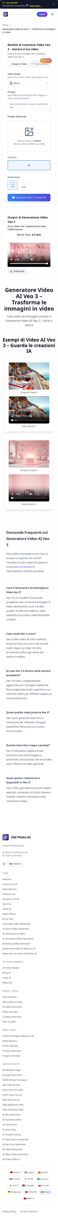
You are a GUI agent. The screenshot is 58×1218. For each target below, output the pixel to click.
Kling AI (6, 972)
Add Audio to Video (12, 1001)
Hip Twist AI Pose (11, 1084)
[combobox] (29, 83)
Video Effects (9, 913)
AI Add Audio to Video (13, 933)
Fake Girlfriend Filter (13, 1109)
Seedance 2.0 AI (10, 899)
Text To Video (9, 1021)
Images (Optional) (17, 116)
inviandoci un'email (18, 566)
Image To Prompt (11, 1055)
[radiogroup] (29, 165)
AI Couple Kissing (11, 1134)
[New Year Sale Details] (26, 5)
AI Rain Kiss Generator (14, 1144)
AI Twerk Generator (12, 1149)
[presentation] (29, 136)
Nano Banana (9, 889)
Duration (12, 157)
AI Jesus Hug (9, 1129)
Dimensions (14, 177)
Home (5, 25)
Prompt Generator (11, 1050)
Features (6, 879)
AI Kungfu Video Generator (16, 923)
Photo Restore (9, 1040)
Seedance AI (8, 894)
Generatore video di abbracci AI (18, 948)
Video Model (14, 73)
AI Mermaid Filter (11, 1114)
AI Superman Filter (12, 1074)
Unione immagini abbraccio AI (18, 1035)
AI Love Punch (9, 1124)
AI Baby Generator (11, 1016)
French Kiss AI (9, 884)
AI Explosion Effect (12, 1119)
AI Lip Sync (8, 918)
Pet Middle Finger (11, 1070)
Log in (42, 14)
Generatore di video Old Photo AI (19, 953)
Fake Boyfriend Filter (13, 1104)
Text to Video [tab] (42, 63)
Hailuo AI (7, 982)
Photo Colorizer (10, 1045)
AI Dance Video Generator (15, 928)
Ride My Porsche (11, 1099)
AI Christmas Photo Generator (17, 938)
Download (19, 271)
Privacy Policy (9, 1211)
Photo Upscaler (10, 1011)
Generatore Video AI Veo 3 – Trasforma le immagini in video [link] (28, 31)
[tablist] (29, 64)
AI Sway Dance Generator (15, 1139)
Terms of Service (28, 1211)
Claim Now (36, 5)
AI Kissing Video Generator (16, 943)
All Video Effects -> (12, 1159)
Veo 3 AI (6, 903)
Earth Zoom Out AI (12, 1094)
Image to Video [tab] (19, 63)
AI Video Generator (12, 1006)
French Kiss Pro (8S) (12, 1089)
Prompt (11, 91)
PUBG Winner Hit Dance (14, 1079)
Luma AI (6, 977)
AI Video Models (10, 967)
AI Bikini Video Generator (15, 1154)
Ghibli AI (6, 908)
